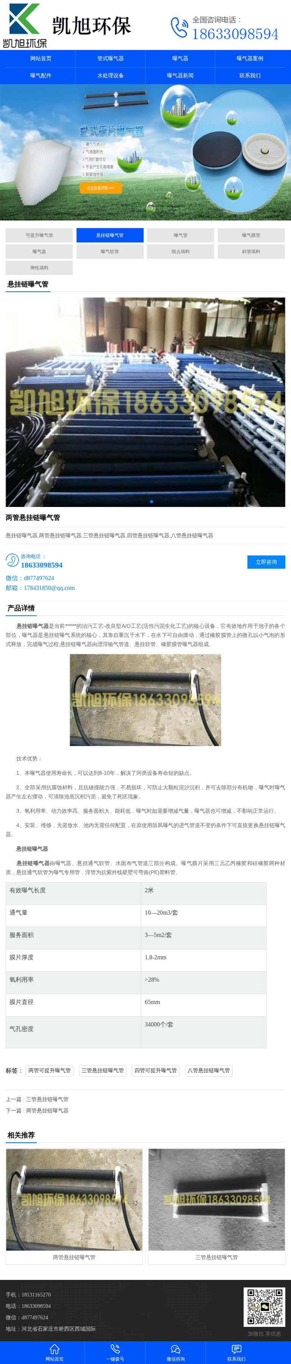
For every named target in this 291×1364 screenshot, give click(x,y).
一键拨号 (115, 1359)
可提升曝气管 (39, 235)
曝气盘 (39, 251)
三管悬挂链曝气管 (102, 1070)
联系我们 (250, 75)
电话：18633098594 (28, 1306)
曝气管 (181, 235)
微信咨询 (176, 1359)
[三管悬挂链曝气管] (217, 1200)
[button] (133, 501)
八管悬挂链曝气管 (209, 1070)
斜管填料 (251, 251)
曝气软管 (110, 251)
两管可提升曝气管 (49, 1070)
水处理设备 (110, 75)
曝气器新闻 (180, 75)
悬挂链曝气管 (110, 235)
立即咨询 (266, 562)
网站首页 (41, 58)
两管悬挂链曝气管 (74, 1257)
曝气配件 (41, 75)
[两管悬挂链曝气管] (74, 1200)
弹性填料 (39, 268)
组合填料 (181, 251)
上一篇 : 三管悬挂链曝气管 (37, 1099)
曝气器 (180, 58)
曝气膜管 (251, 235)
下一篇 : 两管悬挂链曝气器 (37, 1111)
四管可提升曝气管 (156, 1070)
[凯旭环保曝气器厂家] (73, 25)
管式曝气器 (110, 58)
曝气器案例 (250, 58)
